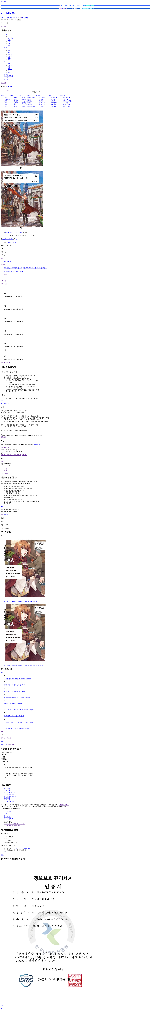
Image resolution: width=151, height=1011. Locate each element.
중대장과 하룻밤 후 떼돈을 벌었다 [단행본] (17, 679)
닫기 (2, 403)
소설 (5, 61)
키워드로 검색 (30, 106)
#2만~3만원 (26, 268)
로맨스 (10, 69)
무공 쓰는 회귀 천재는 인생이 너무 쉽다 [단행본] (19, 722)
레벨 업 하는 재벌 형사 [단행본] (14, 716)
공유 (7, 264)
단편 (9, 40)
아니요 (6, 514)
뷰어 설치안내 (67, 106)
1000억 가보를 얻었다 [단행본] (13, 703)
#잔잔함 (19, 268)
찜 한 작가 (42, 104)
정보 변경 (54, 106)
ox (16, 239)
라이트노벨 (19, 232)
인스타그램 (7, 817)
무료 (9, 58)
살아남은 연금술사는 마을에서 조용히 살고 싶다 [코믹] (21, 601)
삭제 (2, 514)
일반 (9, 72)
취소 (2, 731)
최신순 (7, 284)
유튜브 (6, 813)
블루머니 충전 (5, 17)
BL (9, 70)
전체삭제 (3, 26)
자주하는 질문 (67, 101)
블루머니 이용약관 (10, 796)
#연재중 (39, 268)
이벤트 (6, 74)
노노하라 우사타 (7, 239)
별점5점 (24, 455)
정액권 (53, 101)
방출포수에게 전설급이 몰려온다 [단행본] (17, 728)
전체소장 (3, 281)
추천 (9, 50)
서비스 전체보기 (9, 801)
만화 (5, 47)
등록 (2, 461)
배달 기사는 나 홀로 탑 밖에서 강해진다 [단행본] (19, 709)
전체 (5, 470)
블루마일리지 (55, 103)
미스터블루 (8, 13)
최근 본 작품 (43, 97)
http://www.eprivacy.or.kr (23, 848)
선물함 (6, 78)
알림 (3, 264)
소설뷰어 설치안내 (6, 261)
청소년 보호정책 (9, 794)
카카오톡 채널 (8, 819)
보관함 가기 (4, 744)
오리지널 (10, 38)
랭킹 (9, 45)
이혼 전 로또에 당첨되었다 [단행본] (15, 691)
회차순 (3, 284)
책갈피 (41, 101)
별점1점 (3, 455)
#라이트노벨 (8, 268)
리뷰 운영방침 (5, 447)
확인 (2, 400)
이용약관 (7, 790)
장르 (9, 41)
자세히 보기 (37, 444)
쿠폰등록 (53, 104)
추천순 (7, 473)
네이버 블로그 (8, 811)
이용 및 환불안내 (6, 362)
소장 (5, 274)
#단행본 (44, 268)
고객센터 (62, 95)
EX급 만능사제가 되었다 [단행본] (14, 685)
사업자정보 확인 (64, 805)
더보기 (3, 672)
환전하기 (6, 403)
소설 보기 (11, 744)
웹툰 (5, 34)
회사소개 (7, 789)
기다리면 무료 (8, 76)
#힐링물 (14, 268)
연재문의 (7, 800)
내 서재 (38, 95)
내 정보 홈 (54, 97)
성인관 (10, 56)
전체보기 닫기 (5, 90)
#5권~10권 (33, 268)
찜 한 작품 (42, 103)
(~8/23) (13, 271)
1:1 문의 (65, 103)
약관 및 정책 (67, 104)
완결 (9, 43)
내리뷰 (41, 106)
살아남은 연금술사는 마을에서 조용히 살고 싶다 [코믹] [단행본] (23, 665)
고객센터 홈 (66, 97)
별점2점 (8, 455)
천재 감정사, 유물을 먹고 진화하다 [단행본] (17, 697)
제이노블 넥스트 (13, 242)
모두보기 (3, 437)
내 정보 (49, 95)
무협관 (10, 54)
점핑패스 (7, 79)
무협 (9, 67)
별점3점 (13, 455)
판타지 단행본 (9, 232)
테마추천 (29, 104)
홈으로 (10, 86)
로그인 (20, 17)
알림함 (13, 17)
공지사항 (65, 99)
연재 (9, 36)
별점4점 (18, 455)
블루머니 (53, 99)
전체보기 (3, 83)
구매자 (6, 468)
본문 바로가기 (5, 1)
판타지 (10, 65)
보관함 (41, 99)
